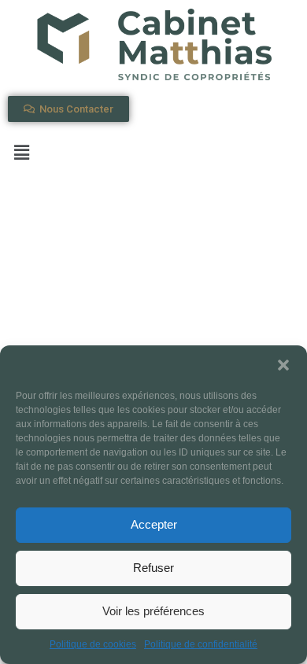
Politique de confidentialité (200, 644)
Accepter (154, 524)
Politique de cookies (93, 644)
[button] (283, 365)
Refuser (153, 567)
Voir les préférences (153, 611)
